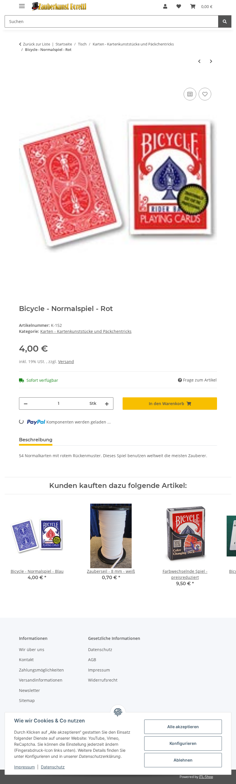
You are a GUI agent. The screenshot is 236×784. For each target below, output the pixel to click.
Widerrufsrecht (102, 680)
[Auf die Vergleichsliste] (190, 94)
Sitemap (27, 700)
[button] (165, 6)
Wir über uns (31, 649)
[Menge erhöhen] (106, 403)
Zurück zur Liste (36, 44)
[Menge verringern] (25, 403)
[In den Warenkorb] (23, 80)
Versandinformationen (40, 680)
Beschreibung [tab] (35, 439)
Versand (66, 361)
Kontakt (26, 659)
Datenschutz (53, 766)
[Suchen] (224, 21)
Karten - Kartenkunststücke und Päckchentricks (86, 331)
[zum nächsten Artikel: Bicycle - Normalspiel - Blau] (211, 61)
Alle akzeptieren (183, 726)
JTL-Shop (206, 776)
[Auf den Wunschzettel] (205, 94)
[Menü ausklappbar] (22, 3)
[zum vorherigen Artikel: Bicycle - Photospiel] (199, 61)
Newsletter (29, 690)
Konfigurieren (183, 743)
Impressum (24, 766)
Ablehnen (183, 760)
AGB (92, 659)
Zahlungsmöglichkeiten (41, 670)
